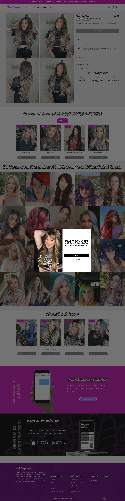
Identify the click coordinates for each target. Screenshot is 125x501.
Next (76, 255)
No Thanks (76, 259)
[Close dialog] (89, 231)
